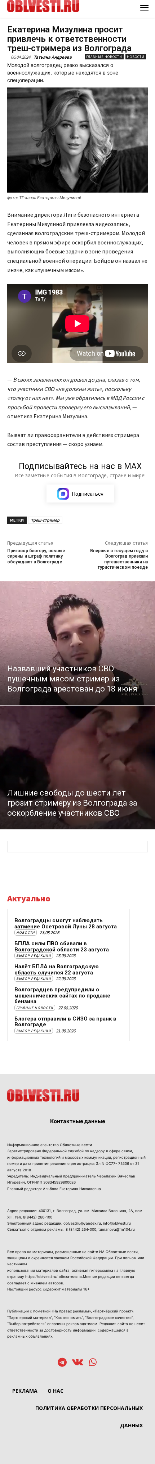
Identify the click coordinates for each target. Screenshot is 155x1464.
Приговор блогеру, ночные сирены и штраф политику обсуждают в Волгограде (36, 556)
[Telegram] (62, 1363)
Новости (136, 56)
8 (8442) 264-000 (81, 1229)
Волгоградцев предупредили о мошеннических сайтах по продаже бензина (62, 995)
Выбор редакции (33, 955)
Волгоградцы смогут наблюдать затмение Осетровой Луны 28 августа (65, 923)
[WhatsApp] (93, 1363)
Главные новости (104, 56)
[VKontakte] (78, 1363)
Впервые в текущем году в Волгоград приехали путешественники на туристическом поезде (119, 559)
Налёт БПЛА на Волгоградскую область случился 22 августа (56, 969)
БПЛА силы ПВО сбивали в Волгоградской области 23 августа (61, 946)
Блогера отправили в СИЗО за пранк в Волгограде (65, 1021)
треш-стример (45, 520)
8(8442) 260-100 (37, 1217)
